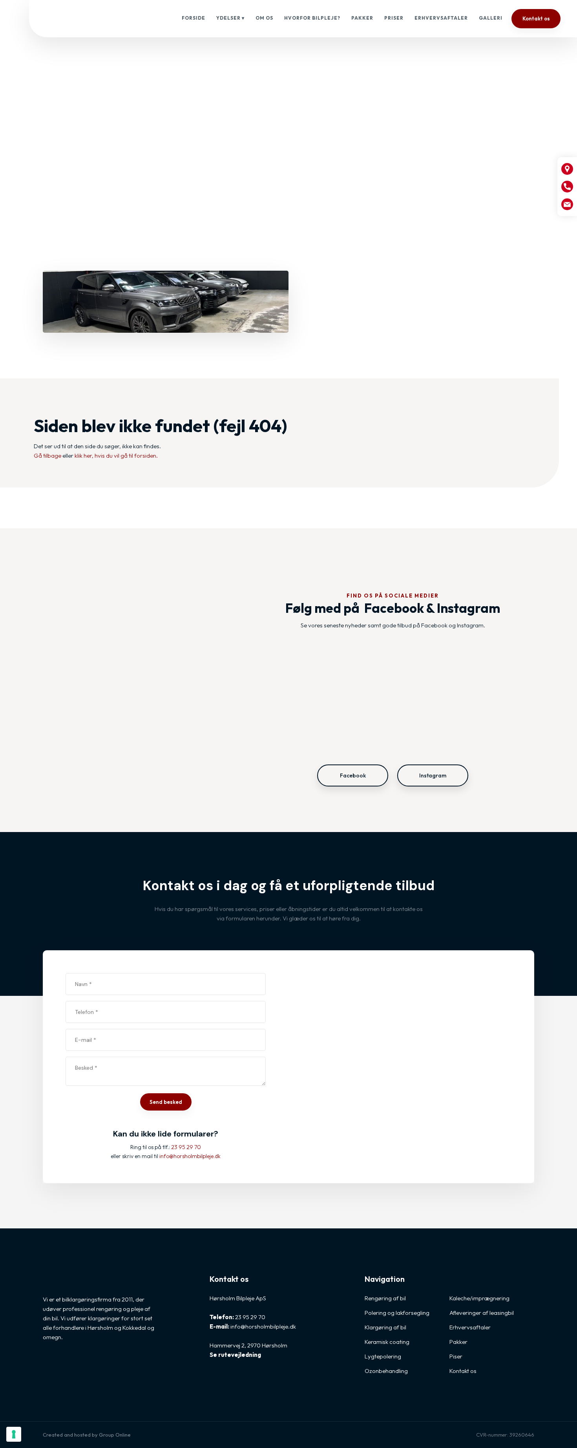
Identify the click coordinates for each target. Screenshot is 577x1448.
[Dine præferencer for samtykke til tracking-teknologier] (13, 1434)
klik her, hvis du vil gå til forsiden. (116, 455)
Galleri (490, 18)
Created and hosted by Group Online (87, 1435)
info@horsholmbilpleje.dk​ (190, 1156)
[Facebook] (50, 1367)
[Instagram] (64, 1367)
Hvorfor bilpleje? (312, 18)
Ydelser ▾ (230, 18)
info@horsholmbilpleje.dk (263, 1326)
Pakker (362, 18)
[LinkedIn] (78, 1367)
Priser (394, 18)
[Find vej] (567, 169)
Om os (264, 18)
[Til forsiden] (88, 19)
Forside (193, 18)
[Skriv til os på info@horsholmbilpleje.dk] (567, 204)
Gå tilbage (47, 455)
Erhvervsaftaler (441, 18)
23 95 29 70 (186, 1147)
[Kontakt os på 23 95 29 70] (567, 186)
